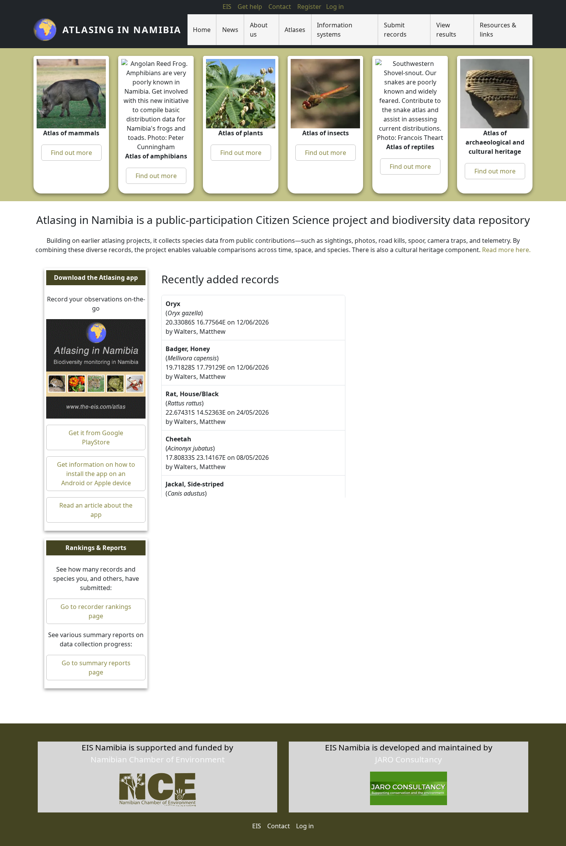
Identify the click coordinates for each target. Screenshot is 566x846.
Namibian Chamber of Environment (157, 759)
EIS (227, 6)
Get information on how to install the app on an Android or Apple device (96, 473)
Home (202, 29)
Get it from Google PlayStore (96, 437)
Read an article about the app (95, 510)
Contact (279, 6)
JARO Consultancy (408, 759)
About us (259, 30)
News (230, 29)
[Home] (47, 29)
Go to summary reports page (96, 667)
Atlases (295, 29)
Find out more (71, 152)
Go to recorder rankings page (95, 611)
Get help (250, 6)
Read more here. (506, 250)
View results (446, 30)
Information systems (334, 30)
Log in (305, 826)
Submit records (395, 30)
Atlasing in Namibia (121, 29)
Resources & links (498, 30)
